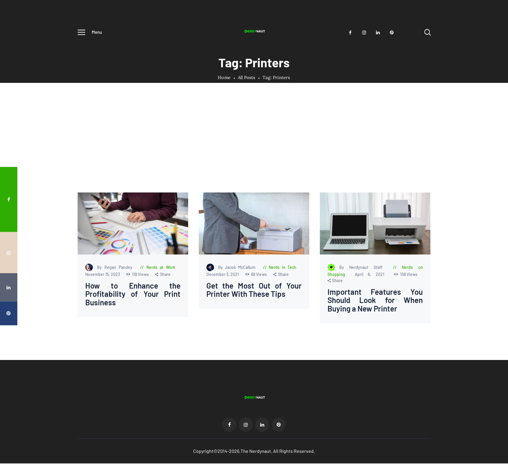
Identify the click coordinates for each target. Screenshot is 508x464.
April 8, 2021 (372, 274)
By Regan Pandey (116, 267)
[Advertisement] (254, 148)
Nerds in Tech (282, 267)
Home (224, 77)
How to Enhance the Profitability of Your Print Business (133, 294)
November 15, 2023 (103, 274)
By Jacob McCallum (238, 267)
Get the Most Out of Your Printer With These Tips (254, 290)
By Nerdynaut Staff (363, 267)
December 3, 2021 (223, 274)
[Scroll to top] (492, 243)
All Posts (246, 77)
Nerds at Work (160, 267)
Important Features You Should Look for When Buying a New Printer (375, 300)
